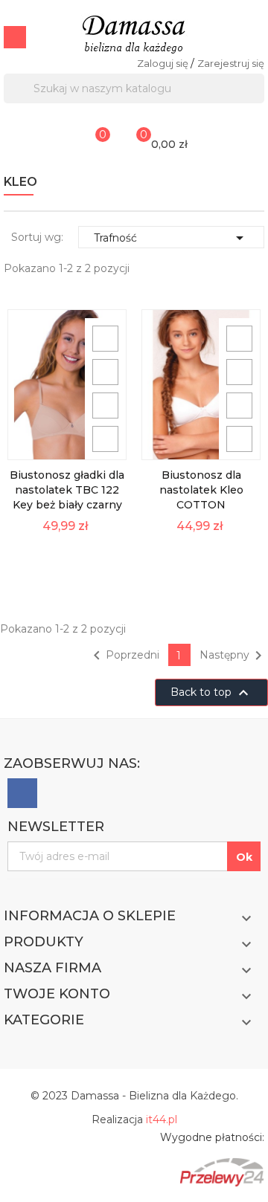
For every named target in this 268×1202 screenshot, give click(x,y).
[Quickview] (105, 339)
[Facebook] (22, 793)
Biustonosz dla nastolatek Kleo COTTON (201, 489)
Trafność (171, 238)
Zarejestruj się (230, 63)
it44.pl (161, 1119)
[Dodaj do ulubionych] (105, 405)
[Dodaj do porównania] (105, 439)
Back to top (211, 693)
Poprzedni (123, 656)
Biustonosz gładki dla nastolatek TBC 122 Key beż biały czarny (67, 489)
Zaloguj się (164, 63)
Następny (233, 656)
